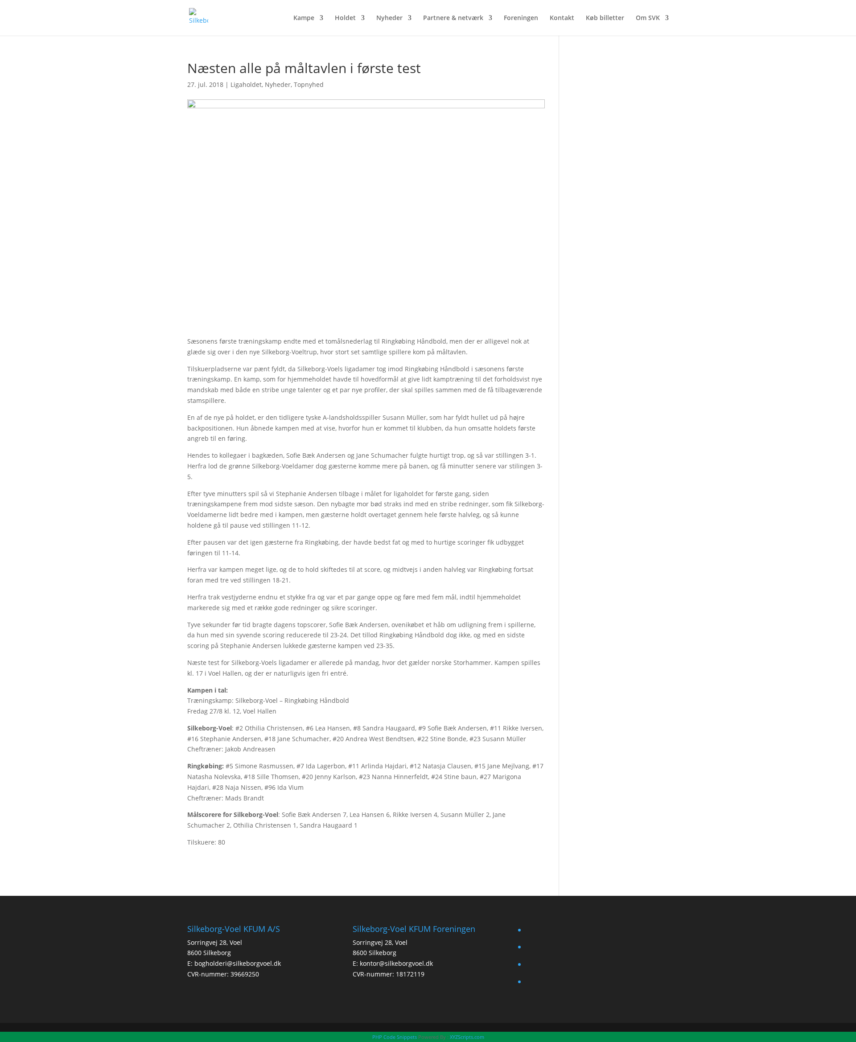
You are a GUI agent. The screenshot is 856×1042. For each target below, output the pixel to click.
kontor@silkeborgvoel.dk (396, 963)
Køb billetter (605, 18)
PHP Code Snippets (394, 1037)
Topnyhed (309, 84)
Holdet (345, 18)
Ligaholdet (246, 84)
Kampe (303, 18)
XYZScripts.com (467, 1037)
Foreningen (521, 18)
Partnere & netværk (453, 18)
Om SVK (648, 18)
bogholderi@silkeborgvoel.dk (237, 963)
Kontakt (562, 18)
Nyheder (389, 18)
